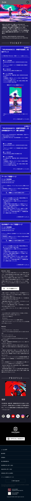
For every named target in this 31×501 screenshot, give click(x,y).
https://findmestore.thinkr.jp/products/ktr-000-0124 (15, 38)
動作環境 (3, 453)
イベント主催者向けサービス (7, 477)
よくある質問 (4, 449)
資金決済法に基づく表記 (6, 469)
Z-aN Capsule (15, 481)
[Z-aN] (4, 2)
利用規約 (3, 457)
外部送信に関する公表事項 (7, 473)
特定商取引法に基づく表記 (7, 465)
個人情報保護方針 (5, 461)
